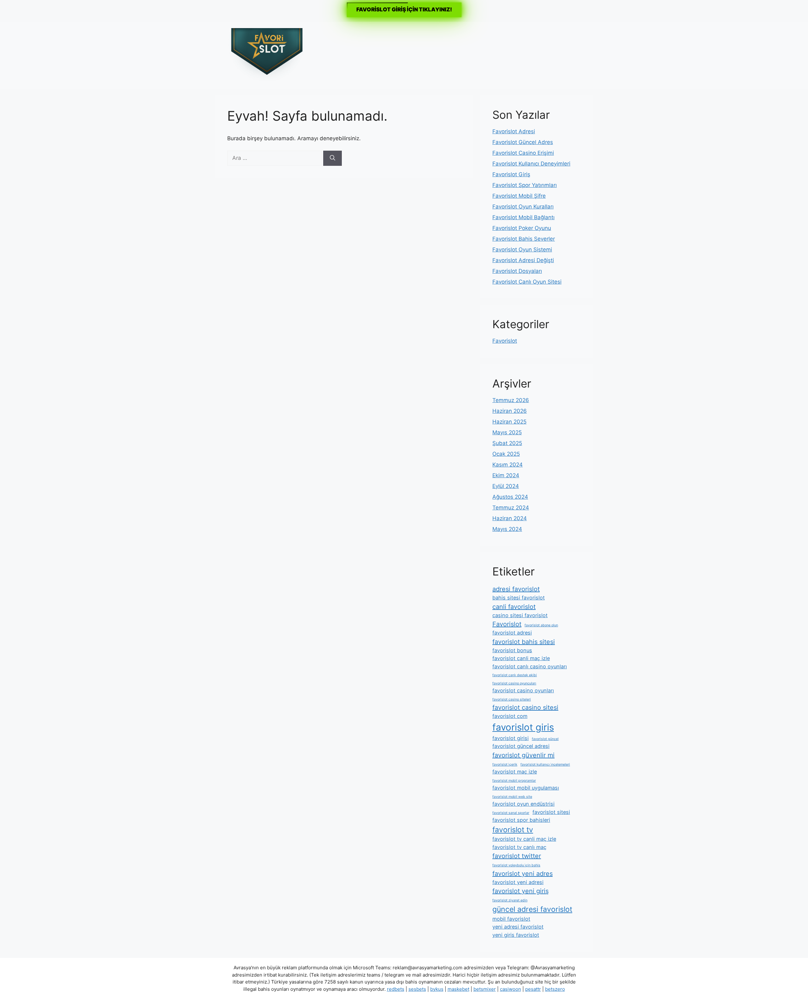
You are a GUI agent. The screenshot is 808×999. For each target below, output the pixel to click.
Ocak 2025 (506, 454)
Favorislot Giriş (511, 174)
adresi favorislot (516, 589)
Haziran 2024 (509, 518)
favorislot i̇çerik (504, 764)
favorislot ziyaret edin (509, 900)
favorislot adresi (512, 632)
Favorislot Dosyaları (517, 271)
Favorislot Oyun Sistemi (522, 249)
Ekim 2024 (505, 475)
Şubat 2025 (507, 443)
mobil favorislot (511, 919)
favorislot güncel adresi (521, 746)
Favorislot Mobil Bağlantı (523, 217)
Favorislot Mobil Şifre (519, 196)
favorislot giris (523, 727)
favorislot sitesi (551, 812)
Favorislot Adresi (513, 131)
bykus (436, 989)
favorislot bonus (512, 650)
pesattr (533, 989)
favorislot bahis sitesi (523, 642)
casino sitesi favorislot (520, 615)
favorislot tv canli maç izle (524, 839)
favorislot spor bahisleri (521, 820)
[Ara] (332, 158)
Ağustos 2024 (510, 497)
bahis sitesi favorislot (518, 597)
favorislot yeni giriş (520, 891)
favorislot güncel (545, 739)
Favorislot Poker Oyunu (521, 228)
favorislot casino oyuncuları (514, 683)
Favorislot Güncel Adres (522, 142)
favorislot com (509, 716)
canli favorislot (514, 607)
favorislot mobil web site (512, 797)
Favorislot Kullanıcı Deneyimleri (531, 163)
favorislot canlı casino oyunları (529, 666)
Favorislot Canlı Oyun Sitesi (526, 282)
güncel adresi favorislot (532, 909)
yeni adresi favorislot (518, 927)
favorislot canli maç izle (521, 658)
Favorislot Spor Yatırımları (524, 185)
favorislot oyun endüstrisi (523, 804)
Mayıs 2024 (507, 529)
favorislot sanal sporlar (510, 813)
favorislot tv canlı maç (519, 847)
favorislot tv (512, 829)
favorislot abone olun (541, 625)
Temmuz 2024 (510, 507)
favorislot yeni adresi (518, 882)
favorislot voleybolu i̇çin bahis (516, 865)
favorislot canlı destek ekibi (514, 675)
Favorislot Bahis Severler (523, 239)
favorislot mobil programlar (514, 781)
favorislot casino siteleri (511, 699)
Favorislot (504, 341)
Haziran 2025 (509, 421)
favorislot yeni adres (522, 873)
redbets (395, 989)
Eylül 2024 (505, 486)
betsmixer (484, 989)
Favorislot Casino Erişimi (523, 153)
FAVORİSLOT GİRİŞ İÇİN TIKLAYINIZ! (404, 9)
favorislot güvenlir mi (523, 755)
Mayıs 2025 (507, 432)
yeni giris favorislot (515, 935)
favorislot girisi (510, 738)
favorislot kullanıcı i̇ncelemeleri (545, 764)
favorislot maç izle (514, 771)
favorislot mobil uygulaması (525, 788)
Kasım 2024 (507, 464)
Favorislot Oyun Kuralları (523, 206)
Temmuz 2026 (510, 400)
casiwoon (510, 989)
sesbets (417, 989)
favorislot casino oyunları (523, 690)
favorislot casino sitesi (525, 707)
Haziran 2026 (509, 411)
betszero (555, 989)
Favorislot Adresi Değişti (523, 260)
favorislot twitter (516, 856)
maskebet (458, 989)
